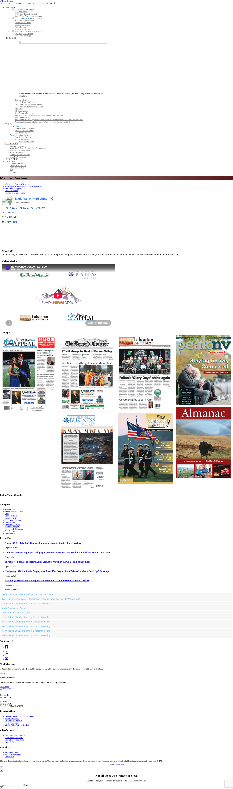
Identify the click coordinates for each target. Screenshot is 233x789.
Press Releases (10, 531)
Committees (9, 757)
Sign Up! (3, 673)
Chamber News (11, 516)
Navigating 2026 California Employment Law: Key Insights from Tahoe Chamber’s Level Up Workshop (57, 571)
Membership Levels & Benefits (17, 184)
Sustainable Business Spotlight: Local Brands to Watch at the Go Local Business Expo (47, 561)
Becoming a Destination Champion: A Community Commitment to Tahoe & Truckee (47, 580)
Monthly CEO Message (14, 529)
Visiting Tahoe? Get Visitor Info (17, 725)
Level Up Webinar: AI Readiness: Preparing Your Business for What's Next (44, 599)
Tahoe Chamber (11, 589)
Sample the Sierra (16, 608)
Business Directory (12, 719)
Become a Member (32, 3)
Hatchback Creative (119, 764)
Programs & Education (13, 721)
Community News (12, 518)
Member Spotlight (12, 527)
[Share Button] (52, 198)
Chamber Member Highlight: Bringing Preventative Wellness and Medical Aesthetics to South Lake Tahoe (57, 552)
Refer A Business (11, 191)
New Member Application (15, 188)
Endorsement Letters (13, 520)
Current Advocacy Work (14, 740)
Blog (7, 514)
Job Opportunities (11, 723)
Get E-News (47, 3)
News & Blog (10, 742)
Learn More (4, 687)
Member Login (6, 3)
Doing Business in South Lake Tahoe (19, 716)
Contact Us (18, 3)
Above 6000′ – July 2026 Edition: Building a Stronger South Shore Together (43, 543)
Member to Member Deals (15, 193)
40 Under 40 (10, 509)
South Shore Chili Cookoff (20, 612)
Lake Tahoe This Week (14, 738)
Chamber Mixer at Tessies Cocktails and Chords (31, 594)
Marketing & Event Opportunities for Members (23, 186)
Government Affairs (12, 525)
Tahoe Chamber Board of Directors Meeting (29, 603)
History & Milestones (13, 755)
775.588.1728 (5, 697)
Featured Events (11, 522)
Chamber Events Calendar (15, 735)
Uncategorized (10, 533)
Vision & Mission (11, 752)
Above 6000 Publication (14, 511)
